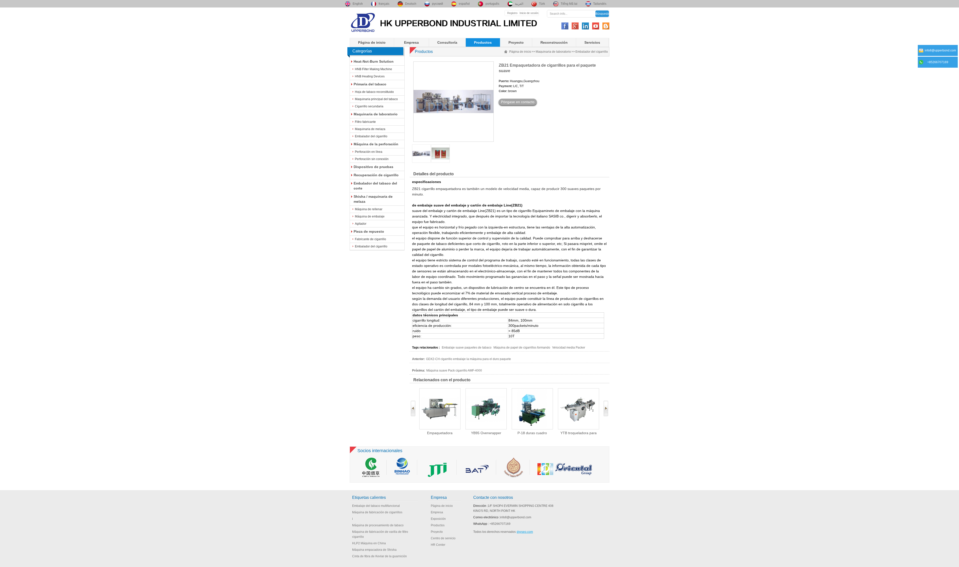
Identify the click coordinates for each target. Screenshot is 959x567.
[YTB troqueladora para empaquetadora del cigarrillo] (578, 408)
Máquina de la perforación (376, 144)
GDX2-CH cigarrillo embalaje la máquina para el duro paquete (468, 359)
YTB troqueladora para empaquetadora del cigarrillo (578, 433)
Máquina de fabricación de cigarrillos (377, 512)
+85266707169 (499, 524)
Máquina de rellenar (368, 209)
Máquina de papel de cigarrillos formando (521, 347)
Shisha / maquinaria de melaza (373, 198)
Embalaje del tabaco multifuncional (376, 506)
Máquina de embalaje (370, 216)
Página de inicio (372, 42)
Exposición (438, 519)
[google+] (575, 25)
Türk (542, 3)
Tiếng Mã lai (569, 3)
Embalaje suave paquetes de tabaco (466, 347)
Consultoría (447, 42)
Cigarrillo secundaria (369, 106)
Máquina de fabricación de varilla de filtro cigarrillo (380, 534)
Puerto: (504, 81)
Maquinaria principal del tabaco (376, 99)
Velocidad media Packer (568, 347)
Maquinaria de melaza (370, 129)
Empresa (411, 42)
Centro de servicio (443, 538)
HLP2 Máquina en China (369, 543)
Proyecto (516, 42)
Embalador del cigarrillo (371, 136)
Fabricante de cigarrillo (370, 239)
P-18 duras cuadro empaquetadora (532, 433)
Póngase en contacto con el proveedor (517, 102)
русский (437, 3)
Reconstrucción (554, 42)
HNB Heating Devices (370, 76)
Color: (503, 91)
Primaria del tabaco (370, 84)
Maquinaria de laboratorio (376, 114)
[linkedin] (585, 25)
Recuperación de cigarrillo (376, 175)
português (492, 3)
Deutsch (410, 3)
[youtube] (595, 25)
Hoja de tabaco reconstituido (374, 92)
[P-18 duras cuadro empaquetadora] (532, 408)
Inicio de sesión (529, 12)
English (358, 3)
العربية (519, 3)
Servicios (592, 42)
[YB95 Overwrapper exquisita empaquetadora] (486, 408)
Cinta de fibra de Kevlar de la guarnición (379, 556)
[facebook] (564, 25)
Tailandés (599, 3)
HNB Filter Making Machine (373, 69)
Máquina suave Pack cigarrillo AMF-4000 (454, 370)
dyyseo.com (525, 532)
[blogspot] (605, 25)
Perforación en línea (368, 152)
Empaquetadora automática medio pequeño (440, 433)
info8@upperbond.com (515, 517)
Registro (512, 12)
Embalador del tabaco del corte (375, 185)
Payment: (505, 86)
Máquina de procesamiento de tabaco (378, 525)
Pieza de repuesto (369, 231)
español (464, 3)
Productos (483, 42)
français (384, 3)
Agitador (360, 223)
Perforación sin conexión (372, 159)
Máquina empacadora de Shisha (374, 550)
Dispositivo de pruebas (373, 167)
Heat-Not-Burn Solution (374, 61)
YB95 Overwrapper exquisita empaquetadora (486, 433)
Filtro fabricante (365, 122)
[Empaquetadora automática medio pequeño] (439, 408)
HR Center (438, 545)
